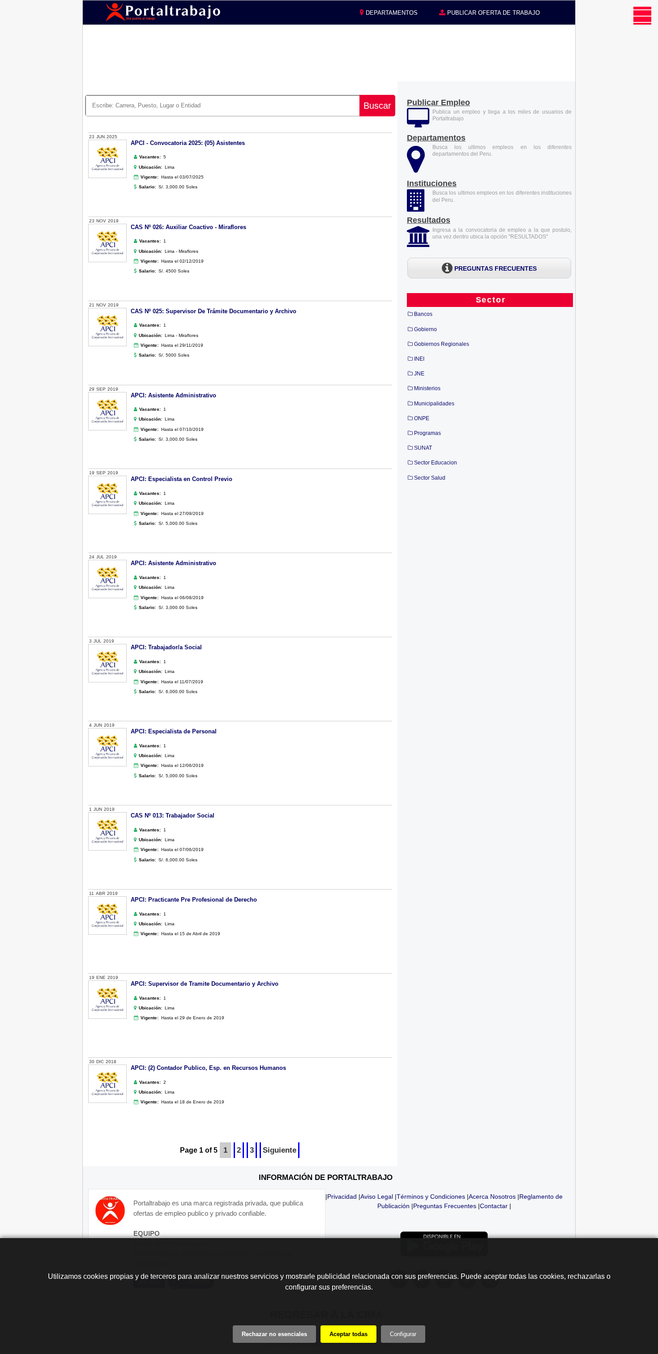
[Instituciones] (416, 206)
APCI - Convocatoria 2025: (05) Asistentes (188, 143)
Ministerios (427, 388)
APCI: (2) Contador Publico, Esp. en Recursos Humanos (208, 1067)
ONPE (421, 418)
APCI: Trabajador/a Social (166, 647)
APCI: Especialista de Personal (174, 731)
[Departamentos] (416, 168)
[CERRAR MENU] (642, 16)
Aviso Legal (376, 1196)
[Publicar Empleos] (418, 124)
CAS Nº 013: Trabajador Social (172, 815)
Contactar (494, 1205)
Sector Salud (429, 478)
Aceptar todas (348, 1334)
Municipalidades (434, 403)
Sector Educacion (435, 463)
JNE (419, 373)
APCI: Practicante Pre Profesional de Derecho (194, 899)
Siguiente (279, 1150)
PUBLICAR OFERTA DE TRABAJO (492, 12)
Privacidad (342, 1196)
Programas (427, 433)
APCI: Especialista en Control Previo (181, 479)
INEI (419, 359)
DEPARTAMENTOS (391, 12)
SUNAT (423, 448)
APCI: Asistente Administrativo (173, 395)
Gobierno (425, 329)
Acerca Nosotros (492, 1196)
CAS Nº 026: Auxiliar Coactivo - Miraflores (188, 227)
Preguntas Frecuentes (444, 1205)
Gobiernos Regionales (441, 344)
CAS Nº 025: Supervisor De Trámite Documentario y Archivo (213, 311)
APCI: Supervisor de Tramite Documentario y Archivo (204, 983)
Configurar (403, 1334)
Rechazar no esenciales (274, 1334)
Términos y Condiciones (431, 1196)
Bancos (423, 314)
